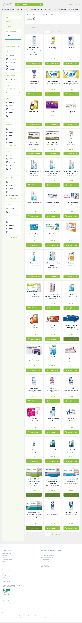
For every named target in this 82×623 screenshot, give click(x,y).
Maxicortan (71, 419)
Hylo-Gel (71, 388)
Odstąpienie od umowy (7, 559)
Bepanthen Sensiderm (52, 202)
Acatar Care (71, 48)
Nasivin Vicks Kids (71, 450)
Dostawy (4, 557)
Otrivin (53, 512)
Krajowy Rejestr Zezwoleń (7, 598)
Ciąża (26, 9)
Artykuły (4, 577)
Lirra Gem (34, 419)
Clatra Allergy (53, 234)
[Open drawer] (79, 4)
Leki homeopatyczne (59, 9)
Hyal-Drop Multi (52, 357)
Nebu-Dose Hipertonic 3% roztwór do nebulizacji (52, 481)
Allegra (52, 112)
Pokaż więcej (13, 119)
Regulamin (4, 555)
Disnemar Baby (33, 263)
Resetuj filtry (13, 237)
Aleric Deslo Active (52, 81)
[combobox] (34, 4)
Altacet (71, 142)
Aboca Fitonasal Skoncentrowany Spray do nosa (34, 50)
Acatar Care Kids (34, 81)
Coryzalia (71, 234)
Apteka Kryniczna (31, 14)
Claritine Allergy (34, 234)
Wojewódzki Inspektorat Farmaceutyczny (10, 600)
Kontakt (3, 561)
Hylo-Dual (52, 388)
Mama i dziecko (73, 9)
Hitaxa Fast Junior (34, 357)
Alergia (18, 9)
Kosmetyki (47, 9)
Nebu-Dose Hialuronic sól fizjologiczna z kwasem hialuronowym (33, 481)
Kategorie (4, 575)
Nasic (34, 450)
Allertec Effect (34, 142)
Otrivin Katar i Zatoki (71, 512)
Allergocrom (71, 112)
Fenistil (34, 325)
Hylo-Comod (34, 388)
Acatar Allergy (52, 48)
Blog (3, 573)
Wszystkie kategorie (9, 9)
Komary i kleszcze (35, 9)
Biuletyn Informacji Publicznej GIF (9, 602)
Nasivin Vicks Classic (53, 450)
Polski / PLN (71, 4)
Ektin (71, 294)
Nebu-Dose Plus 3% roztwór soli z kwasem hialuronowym (34, 514)
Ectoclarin (71, 263)
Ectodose (34, 294)
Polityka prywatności (6, 553)
